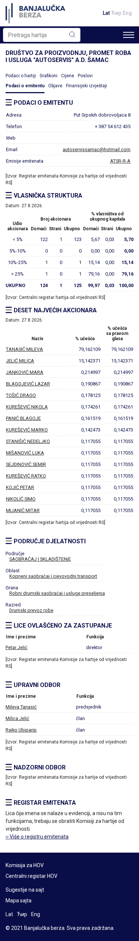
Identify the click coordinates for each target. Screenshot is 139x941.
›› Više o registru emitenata (37, 837)
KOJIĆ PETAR (20, 487)
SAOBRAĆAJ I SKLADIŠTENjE (40, 559)
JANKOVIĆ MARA (24, 372)
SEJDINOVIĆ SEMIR (26, 464)
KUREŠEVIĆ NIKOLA (27, 407)
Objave (55, 85)
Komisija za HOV (25, 865)
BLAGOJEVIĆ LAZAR (28, 384)
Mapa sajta (19, 900)
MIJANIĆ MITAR (23, 510)
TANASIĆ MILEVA (24, 349)
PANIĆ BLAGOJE (23, 418)
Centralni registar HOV (31, 876)
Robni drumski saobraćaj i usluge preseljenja (57, 593)
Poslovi (85, 75)
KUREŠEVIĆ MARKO (27, 430)
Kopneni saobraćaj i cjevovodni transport (53, 576)
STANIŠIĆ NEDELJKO (28, 441)
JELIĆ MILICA (20, 361)
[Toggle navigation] (128, 35)
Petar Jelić (16, 647)
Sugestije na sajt (25, 890)
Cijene (67, 75)
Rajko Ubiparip (21, 730)
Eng (127, 13)
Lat (106, 13)
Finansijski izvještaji (86, 85)
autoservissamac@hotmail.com (96, 149)
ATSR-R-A (120, 161)
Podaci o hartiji (21, 75)
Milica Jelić (17, 718)
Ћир (116, 13)
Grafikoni (48, 75)
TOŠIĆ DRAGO (21, 395)
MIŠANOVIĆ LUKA (25, 453)
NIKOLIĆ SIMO (21, 499)
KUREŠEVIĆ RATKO (26, 476)
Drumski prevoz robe (31, 610)
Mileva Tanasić (21, 707)
